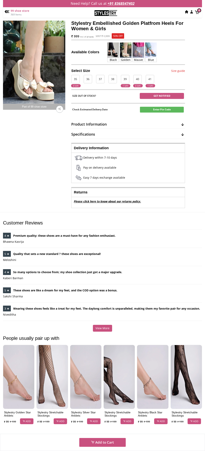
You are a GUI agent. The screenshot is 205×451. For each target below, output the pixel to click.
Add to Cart (104, 442)
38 (112, 79)
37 (100, 79)
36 (87, 79)
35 (75, 79)
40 (137, 79)
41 (150, 79)
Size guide (178, 71)
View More (102, 328)
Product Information (89, 124)
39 (125, 79)
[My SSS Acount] (192, 12)
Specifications (83, 134)
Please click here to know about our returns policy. (107, 201)
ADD (28, 421)
